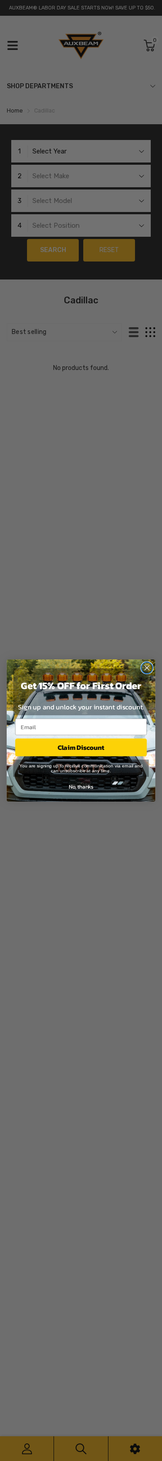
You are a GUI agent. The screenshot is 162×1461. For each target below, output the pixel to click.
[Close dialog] (147, 668)
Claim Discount (81, 747)
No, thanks (81, 786)
